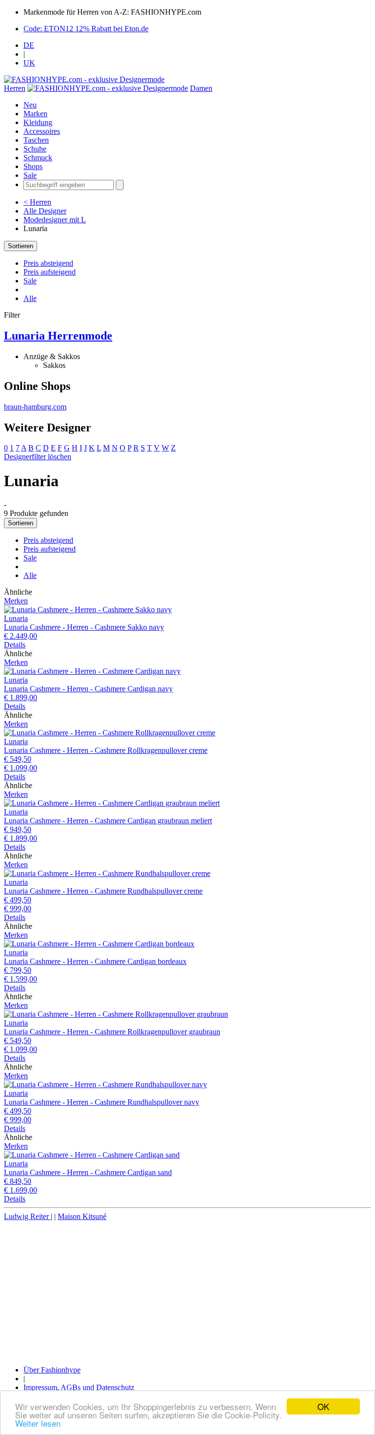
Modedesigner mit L (54, 219)
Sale (30, 175)
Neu (30, 105)
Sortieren (20, 246)
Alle (30, 298)
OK (323, 1406)
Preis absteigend (48, 263)
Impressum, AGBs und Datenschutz (78, 1387)
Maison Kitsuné (82, 1216)
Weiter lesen (38, 1423)
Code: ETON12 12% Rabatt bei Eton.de (85, 28)
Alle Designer (44, 211)
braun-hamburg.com (35, 407)
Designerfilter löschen (37, 456)
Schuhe (34, 149)
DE (28, 45)
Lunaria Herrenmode (58, 335)
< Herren (37, 202)
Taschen (36, 140)
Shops (32, 166)
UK (29, 63)
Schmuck (37, 157)
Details (14, 645)
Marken (35, 113)
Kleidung (37, 122)
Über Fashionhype (52, 1370)
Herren (14, 88)
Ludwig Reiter (27, 1216)
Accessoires (41, 131)
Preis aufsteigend (49, 272)
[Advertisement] (187, 1289)
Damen (201, 88)
